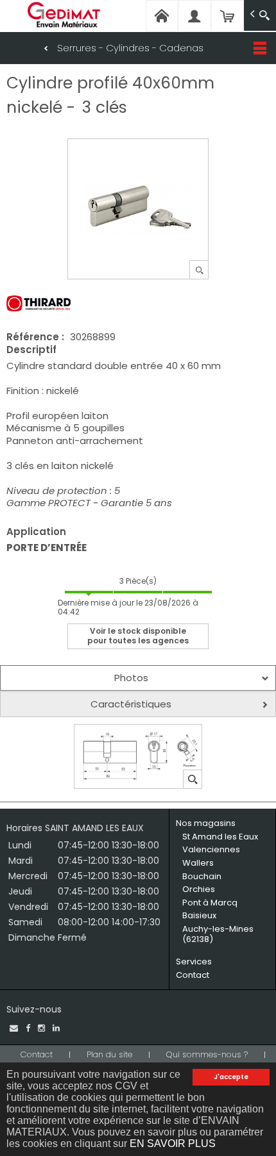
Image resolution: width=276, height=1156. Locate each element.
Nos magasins (206, 823)
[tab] (138, 678)
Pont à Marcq (209, 902)
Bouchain (201, 876)
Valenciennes (211, 849)
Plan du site (109, 1054)
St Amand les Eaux (220, 836)
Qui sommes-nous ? (207, 1054)
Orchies (198, 889)
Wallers (198, 863)
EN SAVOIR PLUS (173, 1143)
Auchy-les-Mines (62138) (218, 934)
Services (194, 961)
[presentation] (138, 678)
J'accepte (231, 1077)
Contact (192, 975)
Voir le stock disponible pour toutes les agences (138, 635)
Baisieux (199, 915)
